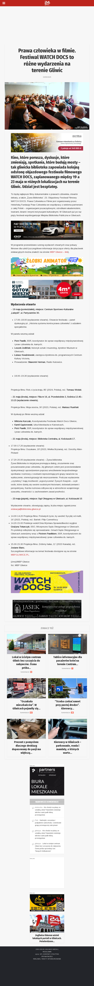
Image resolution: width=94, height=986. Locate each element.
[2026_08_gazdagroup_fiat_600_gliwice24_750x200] (47, 230)
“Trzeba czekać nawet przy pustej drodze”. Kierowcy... (67, 705)
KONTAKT (46, 954)
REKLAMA (36, 959)
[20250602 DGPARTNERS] (47, 781)
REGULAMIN (47, 952)
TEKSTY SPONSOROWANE (51, 959)
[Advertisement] (47, 23)
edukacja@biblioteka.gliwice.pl (26, 509)
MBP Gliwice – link (58, 252)
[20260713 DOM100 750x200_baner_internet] (47, 142)
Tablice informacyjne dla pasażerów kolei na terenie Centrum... (67, 661)
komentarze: (26, 672)
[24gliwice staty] (47, 929)
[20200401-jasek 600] (47, 609)
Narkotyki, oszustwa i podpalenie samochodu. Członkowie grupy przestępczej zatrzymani (48, 822)
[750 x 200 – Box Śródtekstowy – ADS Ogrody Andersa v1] (47, 289)
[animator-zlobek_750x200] (47, 267)
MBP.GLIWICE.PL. (20, 555)
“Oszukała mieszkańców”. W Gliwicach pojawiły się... (26, 705)
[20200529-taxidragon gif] (47, 902)
